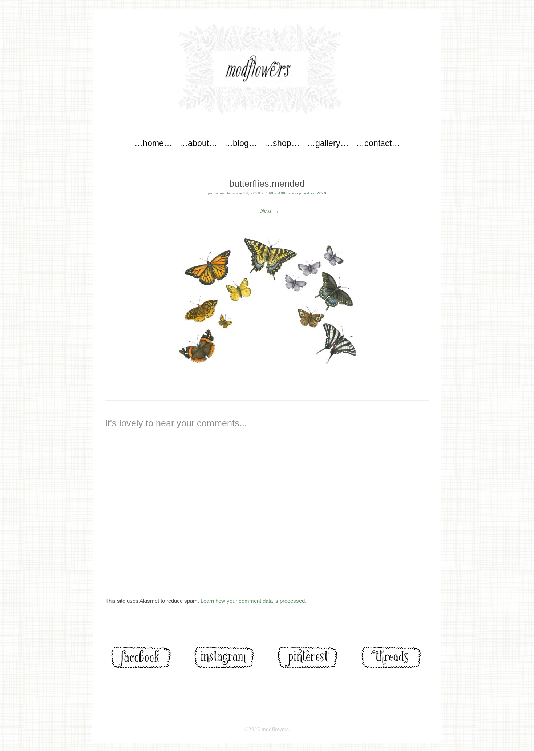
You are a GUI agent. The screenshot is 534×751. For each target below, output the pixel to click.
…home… (153, 143)
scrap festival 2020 (309, 193)
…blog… (240, 143)
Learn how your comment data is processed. (253, 601)
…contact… (378, 143)
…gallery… (328, 143)
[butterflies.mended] (267, 299)
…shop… (282, 143)
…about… (198, 143)
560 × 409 (276, 193)
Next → (269, 210)
